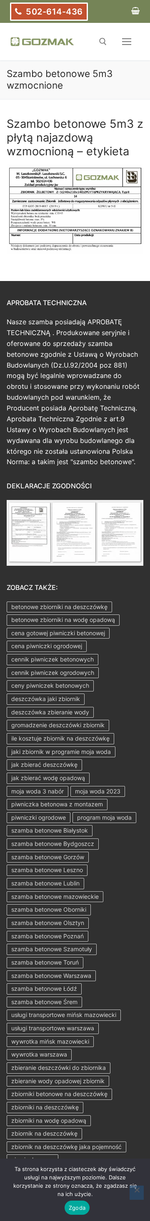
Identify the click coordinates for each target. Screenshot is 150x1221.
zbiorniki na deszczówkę (45, 1107)
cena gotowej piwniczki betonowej (58, 633)
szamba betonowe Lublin (45, 883)
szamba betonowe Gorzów (47, 856)
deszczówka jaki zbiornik (45, 698)
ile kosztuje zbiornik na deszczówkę (60, 738)
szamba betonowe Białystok (49, 830)
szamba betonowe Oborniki (48, 909)
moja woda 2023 (97, 791)
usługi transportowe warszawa (52, 1028)
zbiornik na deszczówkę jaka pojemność (66, 1146)
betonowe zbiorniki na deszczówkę (59, 606)
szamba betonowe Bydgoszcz (52, 843)
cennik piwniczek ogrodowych (52, 672)
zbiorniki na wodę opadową (48, 1120)
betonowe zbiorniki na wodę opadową (63, 619)
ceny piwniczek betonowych (50, 685)
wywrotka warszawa (39, 1054)
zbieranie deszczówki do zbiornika (58, 1067)
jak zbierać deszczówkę (44, 764)
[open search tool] (103, 41)
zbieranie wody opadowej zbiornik (58, 1080)
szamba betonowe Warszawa (51, 975)
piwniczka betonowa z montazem (57, 804)
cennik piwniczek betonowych (52, 659)
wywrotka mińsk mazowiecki (50, 1041)
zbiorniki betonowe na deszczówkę (59, 1093)
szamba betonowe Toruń (45, 962)
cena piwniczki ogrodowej (46, 645)
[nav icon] (126, 41)
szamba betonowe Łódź (44, 988)
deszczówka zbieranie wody (50, 712)
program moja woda (104, 817)
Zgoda (77, 1207)
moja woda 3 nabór (37, 791)
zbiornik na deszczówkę (44, 1133)
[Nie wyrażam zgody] (137, 1193)
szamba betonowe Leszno (47, 869)
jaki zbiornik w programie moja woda (61, 751)
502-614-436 (53, 12)
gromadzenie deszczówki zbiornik (58, 725)
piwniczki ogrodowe (38, 817)
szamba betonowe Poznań (47, 936)
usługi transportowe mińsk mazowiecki (63, 1014)
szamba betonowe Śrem (44, 1001)
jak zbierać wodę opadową (48, 777)
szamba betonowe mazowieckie (55, 896)
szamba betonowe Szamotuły (51, 948)
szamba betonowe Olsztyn (47, 922)
